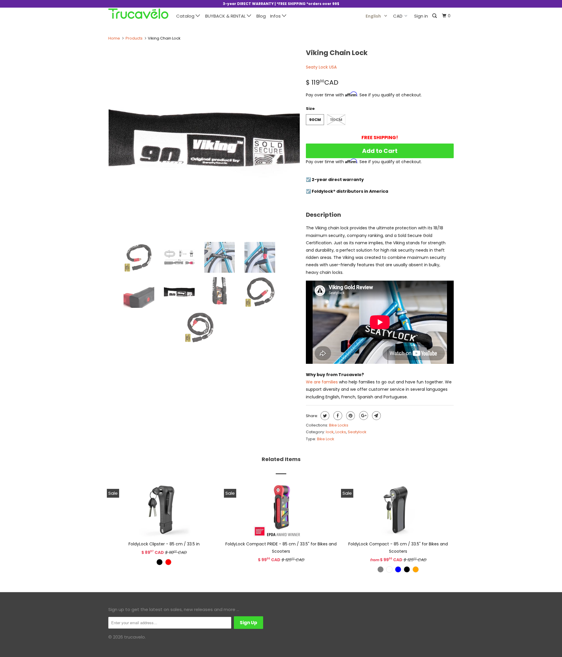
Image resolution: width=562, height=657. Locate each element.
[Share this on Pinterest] (350, 415)
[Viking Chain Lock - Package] (204, 142)
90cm (315, 119)
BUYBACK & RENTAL (226, 16)
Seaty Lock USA (321, 67)
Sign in (421, 16)
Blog (261, 16)
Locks (340, 432)
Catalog (186, 16)
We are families (322, 382)
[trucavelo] (138, 13)
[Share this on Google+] (363, 415)
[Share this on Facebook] (337, 415)
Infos (276, 16)
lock (330, 432)
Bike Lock (325, 439)
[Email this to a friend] (376, 415)
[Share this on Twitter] (324, 415)
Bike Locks (338, 425)
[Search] (435, 16)
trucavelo (134, 637)
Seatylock (357, 432)
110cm (336, 119)
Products (134, 38)
